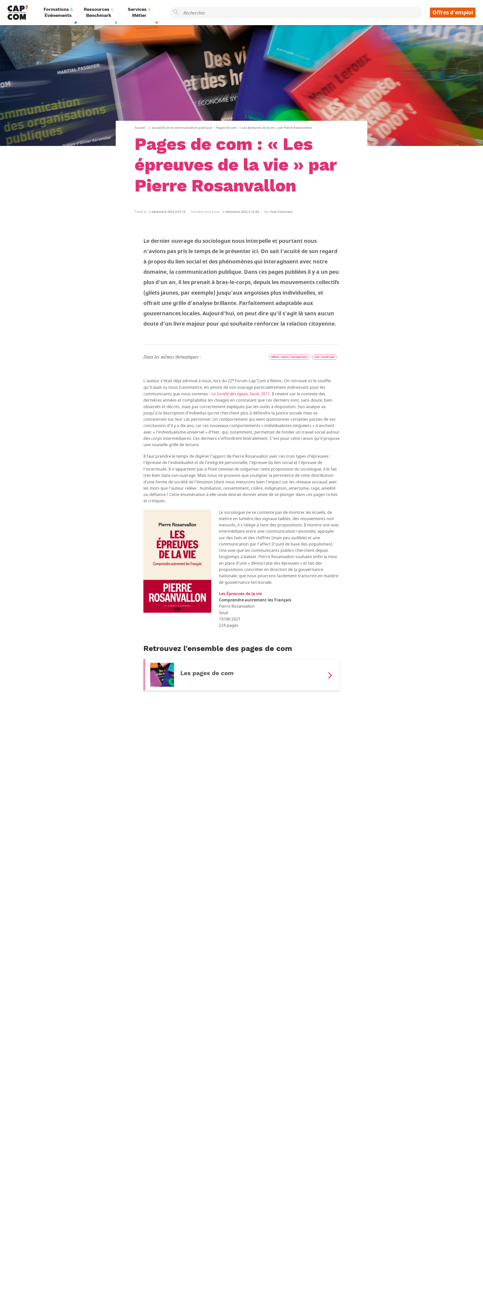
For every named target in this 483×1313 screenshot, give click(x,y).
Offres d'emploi (452, 12)
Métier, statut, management (289, 357)
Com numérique (324, 357)
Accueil (140, 128)
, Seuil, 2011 (240, 394)
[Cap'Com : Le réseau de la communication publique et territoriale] (18, 12)
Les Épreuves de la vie (240, 594)
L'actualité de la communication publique (180, 128)
